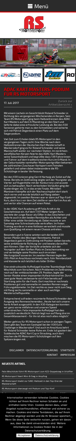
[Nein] (71, 417)
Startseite (68, 350)
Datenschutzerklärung (42, 350)
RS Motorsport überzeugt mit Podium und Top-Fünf (28, 388)
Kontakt (52, 354)
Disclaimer (16, 350)
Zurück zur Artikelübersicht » (60, 102)
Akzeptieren (24, 435)
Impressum (67, 354)
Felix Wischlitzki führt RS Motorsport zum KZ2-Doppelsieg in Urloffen (37, 371)
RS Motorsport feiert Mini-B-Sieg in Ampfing (24, 376)
